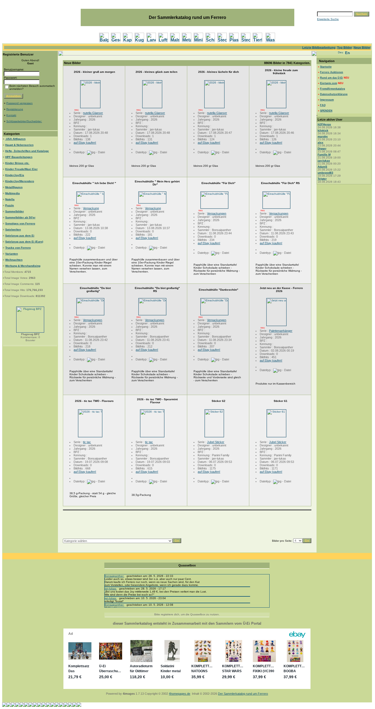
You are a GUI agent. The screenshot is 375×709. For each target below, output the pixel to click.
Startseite (326, 66)
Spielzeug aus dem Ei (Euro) (24, 241)
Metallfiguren (14, 187)
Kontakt (11, 115)
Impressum (327, 99)
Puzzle (9, 205)
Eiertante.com (328, 83)
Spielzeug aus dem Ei (19, 235)
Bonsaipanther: (114, 575)
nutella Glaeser (93, 113)
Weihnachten (14, 259)
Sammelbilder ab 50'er (20, 217)
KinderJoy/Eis (14, 175)
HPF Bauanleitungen (18, 157)
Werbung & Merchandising (22, 265)
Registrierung (14, 109)
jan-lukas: (111, 588)
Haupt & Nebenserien (19, 144)
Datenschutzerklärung (334, 94)
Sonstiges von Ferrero (20, 223)
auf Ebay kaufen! (85, 142)
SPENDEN (326, 110)
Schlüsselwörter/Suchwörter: (24, 121)
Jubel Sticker (215, 442)
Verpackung (91, 208)
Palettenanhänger (280, 330)
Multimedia (12, 193)
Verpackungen (216, 213)
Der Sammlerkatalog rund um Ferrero (243, 693)
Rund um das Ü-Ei (331, 77)
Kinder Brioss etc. (17, 163)
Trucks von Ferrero (18, 247)
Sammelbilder (14, 211)
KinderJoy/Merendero (19, 181)
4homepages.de (179, 693)
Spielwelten (13, 229)
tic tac (87, 442)
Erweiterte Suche (328, 19)
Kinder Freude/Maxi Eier (21, 169)
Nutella (10, 199)
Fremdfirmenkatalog (332, 88)
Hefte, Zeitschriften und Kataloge (27, 150)
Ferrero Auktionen (331, 72)
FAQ (323, 105)
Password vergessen (19, 103)
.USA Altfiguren (15, 138)
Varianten (11, 253)
